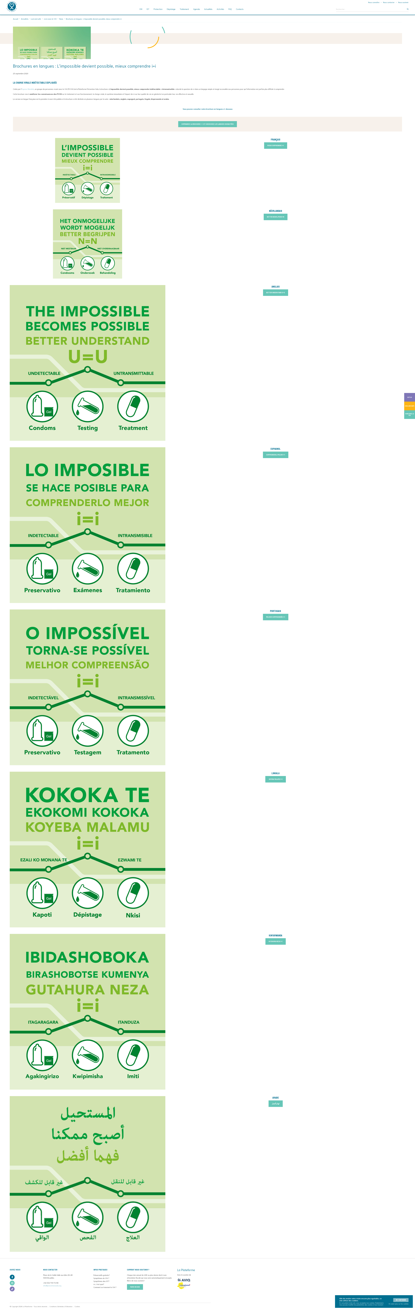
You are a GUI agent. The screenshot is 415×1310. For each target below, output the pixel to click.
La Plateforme (11, 6)
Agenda (196, 9)
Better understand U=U (275, 293)
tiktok (12, 1289)
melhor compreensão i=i (275, 617)
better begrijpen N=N (275, 217)
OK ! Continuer (401, 1300)
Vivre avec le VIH (410, 414)
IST (148, 9)
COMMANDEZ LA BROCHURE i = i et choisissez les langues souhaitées (207, 124)
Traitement (184, 9)
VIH (140, 9)
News (61, 19)
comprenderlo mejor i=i (275, 455)
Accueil (15, 19)
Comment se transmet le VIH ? (104, 1287)
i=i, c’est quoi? (98, 1284)
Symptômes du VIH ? (101, 1278)
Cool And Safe (410, 406)
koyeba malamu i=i (276, 779)
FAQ (230, 9)
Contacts (239, 9)
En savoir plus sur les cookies (399, 1304)
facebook (12, 1277)
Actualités (208, 9)
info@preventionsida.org (52, 1285)
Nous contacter (389, 2)
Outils (411, 397)
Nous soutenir (403, 2)
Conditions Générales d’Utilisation (60, 1306)
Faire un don (135, 1287)
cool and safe (36, 19)
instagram (12, 1283)
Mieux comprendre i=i (275, 145)
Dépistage (171, 9)
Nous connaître (373, 2)
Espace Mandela (28, 89)
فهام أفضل (275, 1104)
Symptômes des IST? (101, 1281)
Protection (158, 9)
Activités (220, 9)
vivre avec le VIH (50, 19)
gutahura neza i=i (276, 941)
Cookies (77, 1306)
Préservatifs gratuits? (101, 1275)
